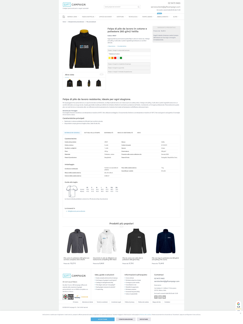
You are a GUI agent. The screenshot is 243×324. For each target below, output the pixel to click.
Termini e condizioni (102, 302)
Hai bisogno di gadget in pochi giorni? (106, 280)
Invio (139, 132)
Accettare (102, 319)
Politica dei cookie (145, 314)
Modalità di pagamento (132, 287)
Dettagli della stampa (92, 132)
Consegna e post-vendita (132, 282)
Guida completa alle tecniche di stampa (107, 278)
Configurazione (126, 319)
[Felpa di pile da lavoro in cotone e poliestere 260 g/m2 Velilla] (84, 49)
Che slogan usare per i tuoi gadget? (105, 285)
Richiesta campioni (131, 289)
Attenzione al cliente (87, 302)
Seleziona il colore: (114, 54)
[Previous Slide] (101, 74)
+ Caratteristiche (121, 46)
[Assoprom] (68, 297)
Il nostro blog (99, 289)
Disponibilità (108, 132)
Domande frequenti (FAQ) (133, 291)
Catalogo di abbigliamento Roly (104, 282)
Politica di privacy (129, 302)
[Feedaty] (81, 297)
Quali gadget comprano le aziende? (105, 287)
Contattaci (167, 302)
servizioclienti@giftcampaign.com (165, 7)
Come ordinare (130, 278)
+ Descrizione (111, 46)
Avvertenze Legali (116, 302)
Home (64, 21)
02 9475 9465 (174, 3)
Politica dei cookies (143, 302)
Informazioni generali (72, 132)
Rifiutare (144, 319)
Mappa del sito (157, 302)
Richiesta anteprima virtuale (133, 280)
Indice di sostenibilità (125, 132)
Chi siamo (75, 302)
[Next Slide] (102, 74)
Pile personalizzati (91, 21)
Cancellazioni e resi (131, 285)
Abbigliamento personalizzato (76, 21)
